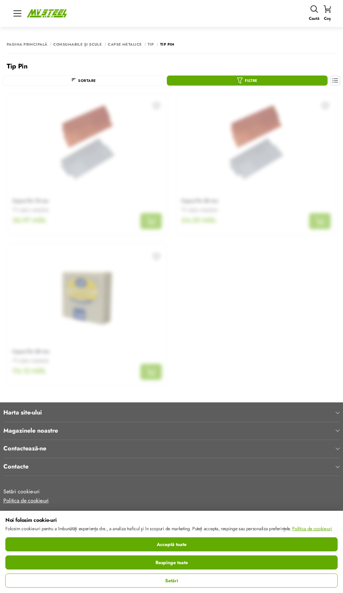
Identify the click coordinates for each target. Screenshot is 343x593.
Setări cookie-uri (21, 491)
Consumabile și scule (77, 44)
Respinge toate (171, 562)
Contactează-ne (24, 448)
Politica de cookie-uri (26, 500)
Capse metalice (125, 44)
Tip (151, 44)
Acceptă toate (172, 544)
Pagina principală (27, 44)
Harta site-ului (22, 412)
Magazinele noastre (30, 431)
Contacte (15, 467)
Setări (171, 580)
